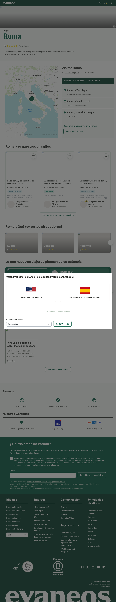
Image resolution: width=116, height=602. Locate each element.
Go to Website (62, 324)
